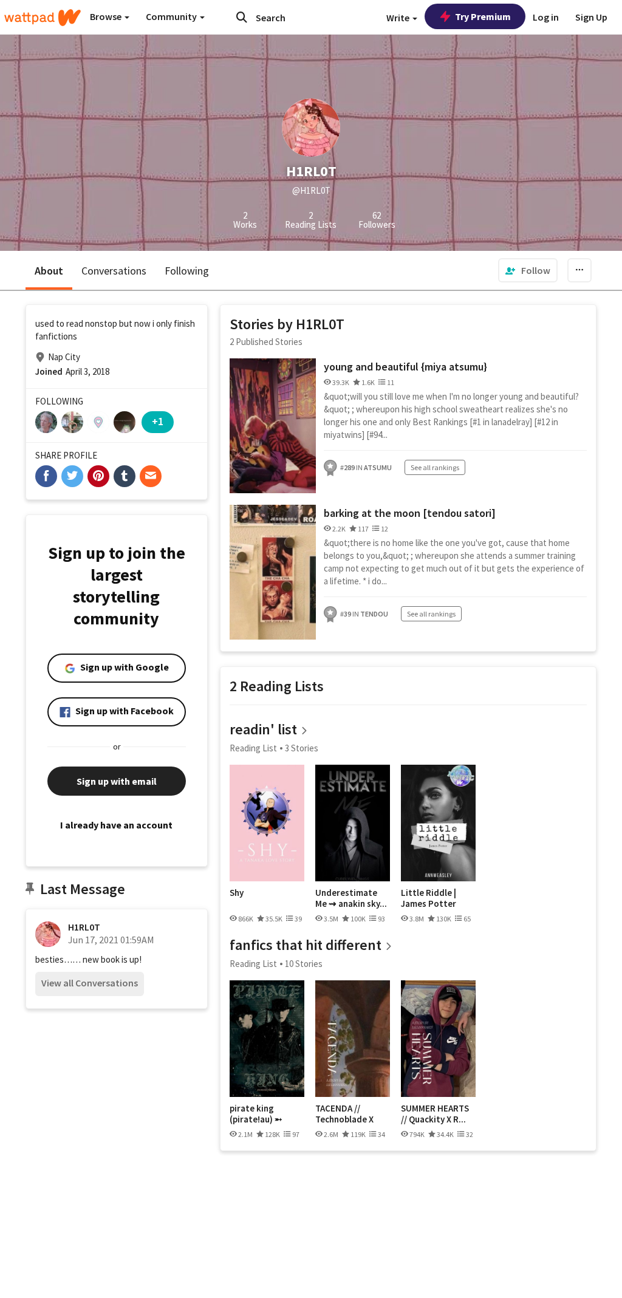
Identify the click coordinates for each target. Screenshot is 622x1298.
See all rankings (435, 467)
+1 (157, 421)
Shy (237, 892)
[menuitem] (528, 270)
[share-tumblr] (124, 476)
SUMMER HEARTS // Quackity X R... (435, 1113)
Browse (106, 16)
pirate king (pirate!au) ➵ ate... (256, 1113)
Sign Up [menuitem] (591, 17)
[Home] (42, 17)
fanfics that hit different (305, 944)
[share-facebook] (46, 476)
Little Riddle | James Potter (428, 898)
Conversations (113, 271)
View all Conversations (89, 983)
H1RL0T (84, 926)
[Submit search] (241, 17)
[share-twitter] (72, 476)
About (49, 271)
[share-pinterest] (98, 476)
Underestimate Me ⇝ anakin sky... (351, 898)
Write (398, 18)
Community (172, 16)
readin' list (263, 729)
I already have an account (116, 825)
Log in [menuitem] (546, 17)
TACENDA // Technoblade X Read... (344, 1113)
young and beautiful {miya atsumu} (405, 367)
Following (187, 271)
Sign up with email (117, 781)
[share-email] (151, 476)
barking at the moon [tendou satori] (410, 513)
